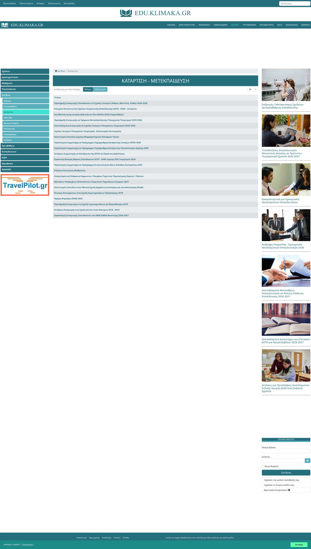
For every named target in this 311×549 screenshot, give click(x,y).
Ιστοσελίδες (69, 3)
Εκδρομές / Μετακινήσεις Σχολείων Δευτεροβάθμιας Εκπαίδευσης (282, 106)
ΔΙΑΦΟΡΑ (6, 169)
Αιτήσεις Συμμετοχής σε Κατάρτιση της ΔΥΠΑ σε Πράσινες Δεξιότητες (89, 153)
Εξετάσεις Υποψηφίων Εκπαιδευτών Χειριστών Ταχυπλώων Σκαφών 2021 (91, 181)
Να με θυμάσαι (272, 466)
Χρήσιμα (7, 101)
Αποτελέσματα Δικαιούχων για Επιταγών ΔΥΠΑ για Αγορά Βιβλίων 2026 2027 (286, 340)
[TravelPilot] (25, 185)
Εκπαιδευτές (9, 129)
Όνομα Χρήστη (269, 447)
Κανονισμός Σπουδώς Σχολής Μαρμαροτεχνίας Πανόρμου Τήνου (86, 136)
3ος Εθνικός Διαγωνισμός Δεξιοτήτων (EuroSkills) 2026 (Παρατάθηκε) (89, 114)
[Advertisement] (150, 46)
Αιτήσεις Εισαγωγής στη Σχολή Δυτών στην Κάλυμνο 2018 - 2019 (87, 209)
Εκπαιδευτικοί (267, 25)
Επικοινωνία (54, 3)
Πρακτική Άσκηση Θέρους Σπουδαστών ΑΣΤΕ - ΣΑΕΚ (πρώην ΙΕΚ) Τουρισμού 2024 (95, 159)
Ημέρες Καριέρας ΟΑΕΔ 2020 (68, 198)
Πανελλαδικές (221, 25)
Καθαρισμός (100, 89)
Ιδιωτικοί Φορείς (11, 123)
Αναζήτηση (106, 537)
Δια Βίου (235, 25)
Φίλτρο (88, 89)
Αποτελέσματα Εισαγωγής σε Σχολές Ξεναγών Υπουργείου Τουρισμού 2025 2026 (94, 125)
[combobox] (294, 3)
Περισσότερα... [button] (28, 545)
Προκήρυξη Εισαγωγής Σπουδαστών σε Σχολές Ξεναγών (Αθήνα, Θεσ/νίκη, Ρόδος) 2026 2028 (100, 103)
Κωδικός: (266, 456)
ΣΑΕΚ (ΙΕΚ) (8, 117)
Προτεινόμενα (26, 3)
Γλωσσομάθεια (10, 106)
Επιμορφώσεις (10, 134)
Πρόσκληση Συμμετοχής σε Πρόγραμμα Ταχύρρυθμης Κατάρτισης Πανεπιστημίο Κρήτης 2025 (101, 148)
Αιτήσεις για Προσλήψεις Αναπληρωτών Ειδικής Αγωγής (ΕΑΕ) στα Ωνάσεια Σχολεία (285, 388)
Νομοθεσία (292, 25)
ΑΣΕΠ (279, 25)
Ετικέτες (117, 537)
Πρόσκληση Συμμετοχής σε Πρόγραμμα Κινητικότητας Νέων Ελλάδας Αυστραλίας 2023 (98, 164)
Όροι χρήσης (94, 537)
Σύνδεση (286, 472)
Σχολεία (171, 25)
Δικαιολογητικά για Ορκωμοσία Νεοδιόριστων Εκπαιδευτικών (280, 200)
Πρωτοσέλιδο (9, 3)
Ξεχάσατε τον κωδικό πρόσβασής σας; (281, 480)
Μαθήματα (204, 25)
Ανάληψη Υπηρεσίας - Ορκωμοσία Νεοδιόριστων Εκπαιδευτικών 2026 (283, 246)
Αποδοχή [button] (299, 545)
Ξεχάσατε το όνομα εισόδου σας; (279, 485)
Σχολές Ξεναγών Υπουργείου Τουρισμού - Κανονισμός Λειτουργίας (87, 131)
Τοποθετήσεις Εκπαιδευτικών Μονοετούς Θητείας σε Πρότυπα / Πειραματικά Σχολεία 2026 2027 (282, 153)
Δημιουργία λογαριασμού (276, 490)
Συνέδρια (8, 140)
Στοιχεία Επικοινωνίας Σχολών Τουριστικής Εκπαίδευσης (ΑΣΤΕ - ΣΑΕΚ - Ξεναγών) (95, 108)
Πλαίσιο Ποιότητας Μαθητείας (69, 170)
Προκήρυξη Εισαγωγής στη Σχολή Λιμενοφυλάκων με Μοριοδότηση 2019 (91, 204)
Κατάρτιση (8, 112)
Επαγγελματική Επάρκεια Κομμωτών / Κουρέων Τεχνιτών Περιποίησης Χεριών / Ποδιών (99, 176)
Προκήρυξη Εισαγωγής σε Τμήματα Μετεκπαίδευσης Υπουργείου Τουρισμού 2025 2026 (98, 120)
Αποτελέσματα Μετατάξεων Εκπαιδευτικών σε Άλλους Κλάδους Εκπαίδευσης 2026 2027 (282, 293)
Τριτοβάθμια (249, 25)
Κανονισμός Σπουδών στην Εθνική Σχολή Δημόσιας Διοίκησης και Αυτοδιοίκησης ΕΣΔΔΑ (98, 187)
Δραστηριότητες (187, 25)
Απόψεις (40, 3)
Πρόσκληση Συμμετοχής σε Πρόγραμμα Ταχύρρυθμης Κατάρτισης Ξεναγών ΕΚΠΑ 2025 (97, 142)
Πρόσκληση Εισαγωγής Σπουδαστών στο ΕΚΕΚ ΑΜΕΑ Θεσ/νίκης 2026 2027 (91, 215)
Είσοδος (126, 537)
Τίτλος (57, 97)
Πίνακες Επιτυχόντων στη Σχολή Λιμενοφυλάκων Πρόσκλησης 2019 (88, 193)
